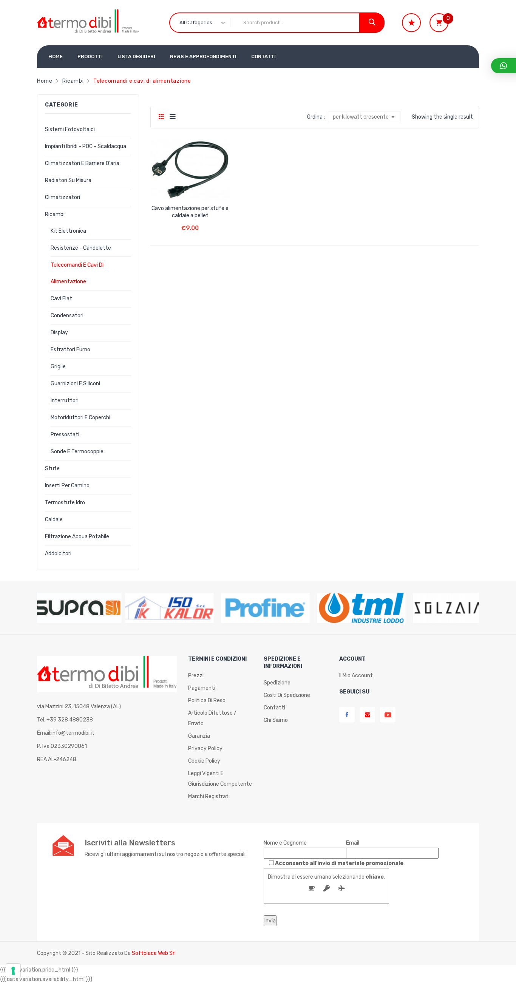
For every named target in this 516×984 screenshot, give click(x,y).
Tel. (65, 720)
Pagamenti (201, 688)
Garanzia (199, 736)
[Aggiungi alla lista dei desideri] (175, 189)
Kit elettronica (68, 231)
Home (45, 81)
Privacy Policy (205, 748)
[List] (172, 117)
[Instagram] (367, 715)
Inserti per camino (67, 485)
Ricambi (73, 81)
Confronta (190, 189)
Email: (65, 733)
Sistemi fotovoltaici (70, 129)
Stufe (52, 468)
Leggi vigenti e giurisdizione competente (220, 778)
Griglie (58, 366)
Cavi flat (61, 298)
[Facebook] (347, 715)
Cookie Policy (204, 761)
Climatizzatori (62, 197)
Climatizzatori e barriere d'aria (82, 163)
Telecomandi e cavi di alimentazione (77, 273)
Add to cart (190, 222)
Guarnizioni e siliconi (75, 383)
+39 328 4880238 (69, 720)
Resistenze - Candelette (81, 248)
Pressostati (65, 434)
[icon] (411, 22)
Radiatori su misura (68, 180)
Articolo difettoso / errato (212, 718)
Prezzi (196, 675)
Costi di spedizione (287, 695)
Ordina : (316, 117)
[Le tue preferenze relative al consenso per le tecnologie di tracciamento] (13, 971)
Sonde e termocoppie (77, 451)
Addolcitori (58, 553)
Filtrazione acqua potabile (77, 536)
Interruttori (65, 400)
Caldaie (54, 519)
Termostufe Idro (65, 502)
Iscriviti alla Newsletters (130, 842)
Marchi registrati (209, 796)
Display (59, 332)
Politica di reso (207, 700)
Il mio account (356, 675)
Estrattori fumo (70, 349)
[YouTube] (387, 715)
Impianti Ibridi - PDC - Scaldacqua (85, 146)
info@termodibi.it (72, 733)
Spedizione (277, 683)
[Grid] (161, 117)
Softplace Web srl (154, 953)
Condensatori (67, 315)
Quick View (204, 189)
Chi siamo (276, 720)
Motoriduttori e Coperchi (80, 417)
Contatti (274, 707)
